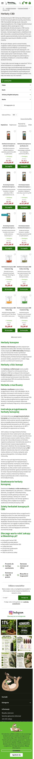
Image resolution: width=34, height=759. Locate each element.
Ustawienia (16, 751)
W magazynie (9, 105)
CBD (14, 115)
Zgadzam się (16, 755)
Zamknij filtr (8, 81)
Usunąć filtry (26, 119)
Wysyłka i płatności (8, 713)
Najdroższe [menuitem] (12, 125)
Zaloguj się (24, 598)
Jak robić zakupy (7, 719)
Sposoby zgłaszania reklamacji (11, 716)
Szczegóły (8, 166)
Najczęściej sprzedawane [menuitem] (22, 125)
